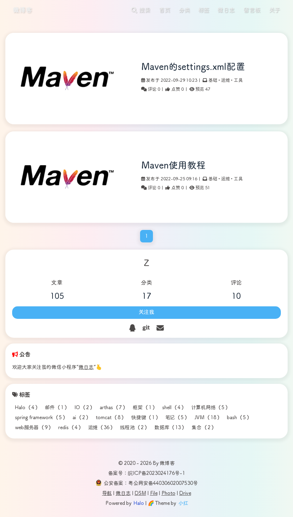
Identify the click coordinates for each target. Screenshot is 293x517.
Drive (185, 493)
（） (27, 408)
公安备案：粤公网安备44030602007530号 (151, 483)
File (154, 493)
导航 (107, 493)
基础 (212, 80)
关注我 (146, 312)
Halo (139, 503)
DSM (140, 493)
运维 (225, 80)
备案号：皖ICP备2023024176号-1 (146, 473)
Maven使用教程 (173, 166)
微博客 (22, 10)
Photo (168, 493)
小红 (183, 503)
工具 (238, 80)
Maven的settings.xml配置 (193, 67)
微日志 (86, 367)
